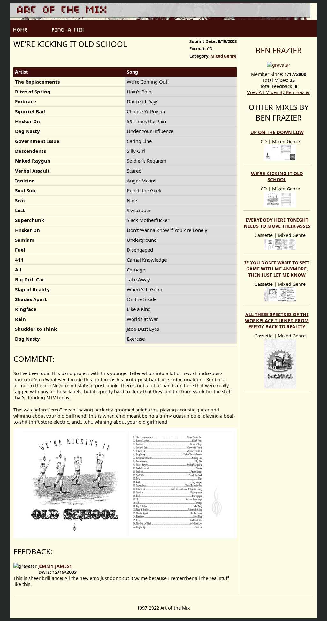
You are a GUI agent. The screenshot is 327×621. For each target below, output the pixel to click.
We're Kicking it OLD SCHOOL (277, 176)
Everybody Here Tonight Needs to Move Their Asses (277, 223)
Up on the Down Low (277, 132)
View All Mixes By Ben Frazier (278, 92)
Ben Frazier (278, 50)
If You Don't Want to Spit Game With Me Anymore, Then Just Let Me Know (276, 269)
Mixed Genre (223, 56)
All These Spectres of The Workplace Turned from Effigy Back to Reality (277, 320)
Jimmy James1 (55, 566)
